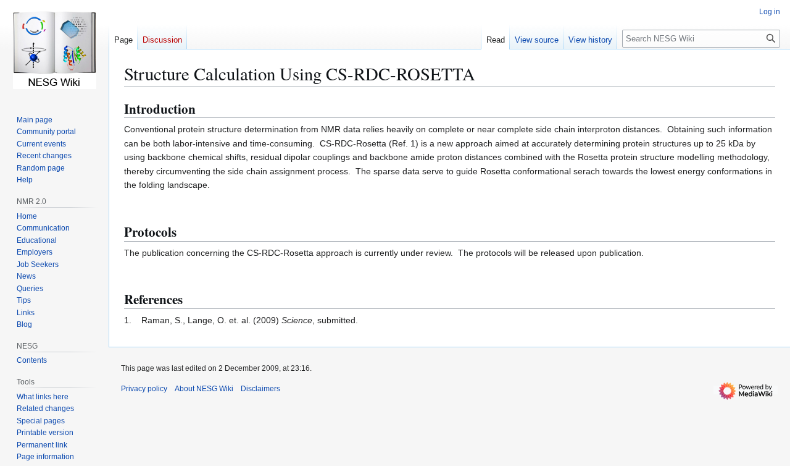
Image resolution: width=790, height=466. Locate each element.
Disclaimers (260, 388)
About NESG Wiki (204, 388)
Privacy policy (144, 388)
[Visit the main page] (54, 49)
